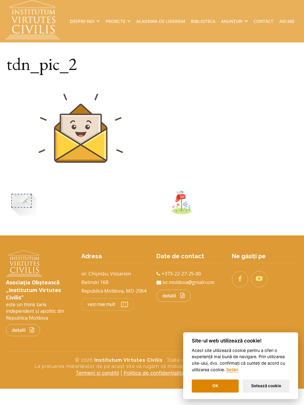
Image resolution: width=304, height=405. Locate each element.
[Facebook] (240, 279)
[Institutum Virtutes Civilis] (35, 19)
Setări (232, 369)
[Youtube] (259, 279)
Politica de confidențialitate (156, 373)
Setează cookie (266, 385)
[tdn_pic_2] (81, 179)
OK (215, 385)
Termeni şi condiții (97, 373)
